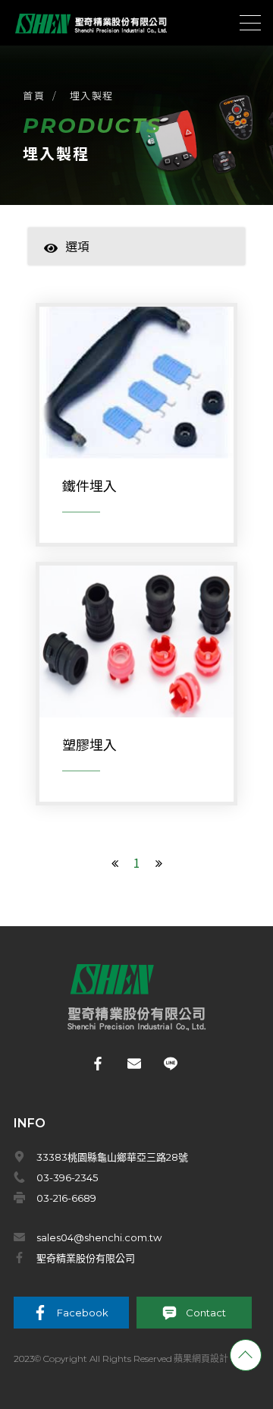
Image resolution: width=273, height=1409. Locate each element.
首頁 (34, 95)
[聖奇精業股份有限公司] (91, 22)
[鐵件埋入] (136, 432)
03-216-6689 (66, 1198)
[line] (173, 1063)
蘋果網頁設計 (201, 1358)
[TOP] (246, 1355)
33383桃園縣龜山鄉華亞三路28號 (112, 1157)
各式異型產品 (107, 269)
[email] (136, 1063)
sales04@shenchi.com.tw (99, 1237)
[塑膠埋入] (136, 691)
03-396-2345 (67, 1177)
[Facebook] (100, 1063)
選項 (77, 246)
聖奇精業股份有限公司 (85, 1258)
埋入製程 (92, 95)
